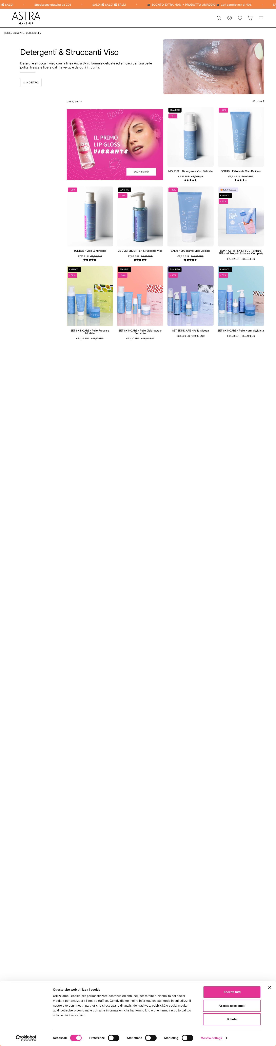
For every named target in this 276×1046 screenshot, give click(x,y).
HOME (7, 33)
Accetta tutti (232, 992)
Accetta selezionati (232, 1005)
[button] (219, 18)
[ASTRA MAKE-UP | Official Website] (26, 18)
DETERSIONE (32, 33)
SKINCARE (18, 33)
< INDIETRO (30, 82)
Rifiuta (232, 1019)
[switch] (113, 1038)
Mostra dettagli (211, 1038)
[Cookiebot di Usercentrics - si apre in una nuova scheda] (26, 1038)
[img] (190, 180)
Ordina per (73, 101)
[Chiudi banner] (269, 987)
